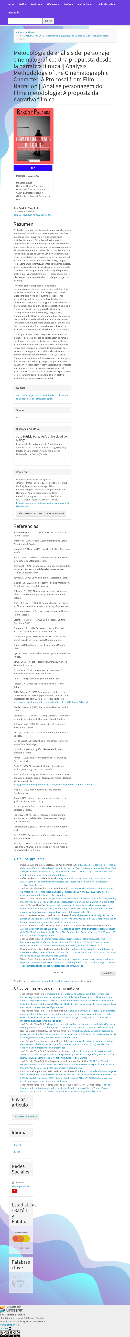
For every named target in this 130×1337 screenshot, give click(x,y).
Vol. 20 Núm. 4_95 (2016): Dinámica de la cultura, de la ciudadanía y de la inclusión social (64, 35)
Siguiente (108, 973)
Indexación (13, 12)
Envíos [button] (67, 4)
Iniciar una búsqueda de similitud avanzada (51, 981)
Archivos (30, 32)
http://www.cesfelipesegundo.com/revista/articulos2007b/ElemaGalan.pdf (51, 702)
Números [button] (52, 4)
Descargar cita (54, 513)
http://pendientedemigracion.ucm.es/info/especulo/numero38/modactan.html (53, 784)
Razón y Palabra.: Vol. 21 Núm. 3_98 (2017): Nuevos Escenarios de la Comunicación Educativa (66, 1027)
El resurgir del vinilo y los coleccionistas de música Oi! (80, 898)
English (17, 1144)
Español (18, 1151)
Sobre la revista (107, 4)
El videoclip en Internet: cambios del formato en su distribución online (80, 1024)
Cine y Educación (66, 878)
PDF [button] (33, 168)
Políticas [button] (35, 4)
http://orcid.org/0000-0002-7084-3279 (32, 214)
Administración (8, 1324)
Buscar (48, 21)
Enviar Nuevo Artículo (25, 1116)
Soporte (4, 1328)
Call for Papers (85, 4)
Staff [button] (21, 4)
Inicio (11, 4)
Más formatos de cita (29, 513)
